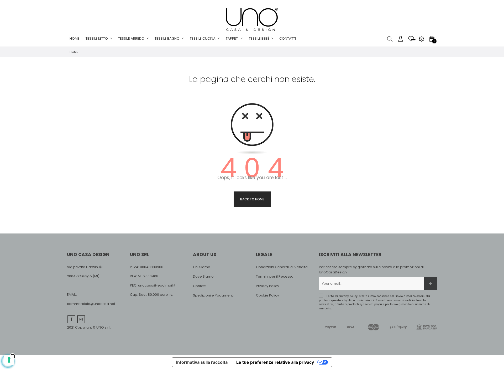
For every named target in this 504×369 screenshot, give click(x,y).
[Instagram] (81, 319)
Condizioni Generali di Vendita (282, 266)
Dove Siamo (203, 276)
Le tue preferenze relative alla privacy (275, 362)
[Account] (400, 38)
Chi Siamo (201, 266)
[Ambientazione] (421, 38)
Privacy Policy (267, 285)
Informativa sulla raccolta (202, 362)
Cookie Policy (267, 295)
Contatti (199, 285)
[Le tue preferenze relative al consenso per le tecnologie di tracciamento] (9, 360)
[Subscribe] (430, 283)
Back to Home (252, 199)
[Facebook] (71, 319)
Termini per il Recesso (274, 276)
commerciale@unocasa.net (91, 303)
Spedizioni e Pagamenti (213, 295)
